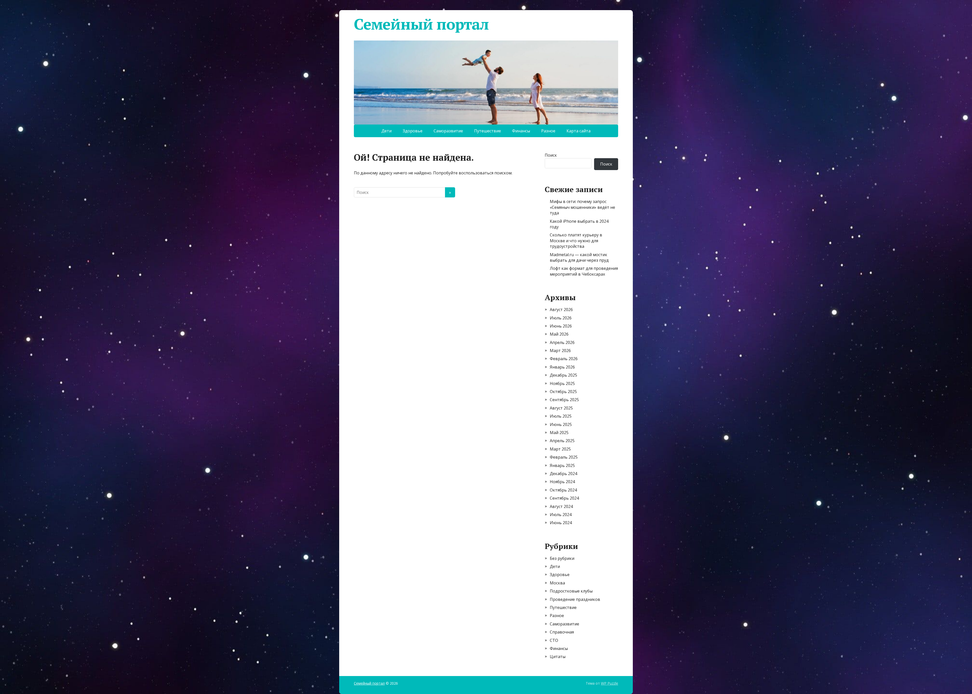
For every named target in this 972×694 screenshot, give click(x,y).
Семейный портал (421, 24)
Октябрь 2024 (563, 490)
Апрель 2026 (562, 342)
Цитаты (557, 656)
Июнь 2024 (561, 522)
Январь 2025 (562, 465)
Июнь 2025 (561, 424)
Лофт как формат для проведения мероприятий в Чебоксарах (584, 271)
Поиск (551, 155)
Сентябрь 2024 (564, 498)
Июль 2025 (561, 416)
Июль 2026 (561, 318)
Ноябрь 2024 (562, 481)
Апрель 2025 (562, 440)
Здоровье (412, 131)
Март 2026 (560, 350)
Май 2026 (559, 334)
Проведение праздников (575, 599)
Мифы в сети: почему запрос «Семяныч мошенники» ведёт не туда (582, 207)
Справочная (562, 632)
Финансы (521, 131)
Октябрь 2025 (563, 391)
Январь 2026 (562, 367)
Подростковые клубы (571, 591)
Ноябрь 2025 (562, 383)
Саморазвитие (448, 131)
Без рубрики (562, 558)
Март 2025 (560, 449)
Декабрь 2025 (563, 375)
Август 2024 (561, 506)
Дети (386, 131)
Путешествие (487, 131)
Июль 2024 (561, 514)
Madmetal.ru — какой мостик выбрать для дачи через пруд (579, 257)
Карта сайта (578, 131)
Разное (548, 131)
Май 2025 (559, 432)
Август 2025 (561, 408)
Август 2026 (561, 309)
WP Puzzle (609, 683)
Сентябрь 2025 (564, 399)
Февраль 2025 (564, 457)
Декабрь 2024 (563, 473)
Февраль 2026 (564, 358)
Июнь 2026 (561, 326)
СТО (554, 640)
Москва (557, 583)
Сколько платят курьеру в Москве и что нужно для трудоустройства (576, 240)
